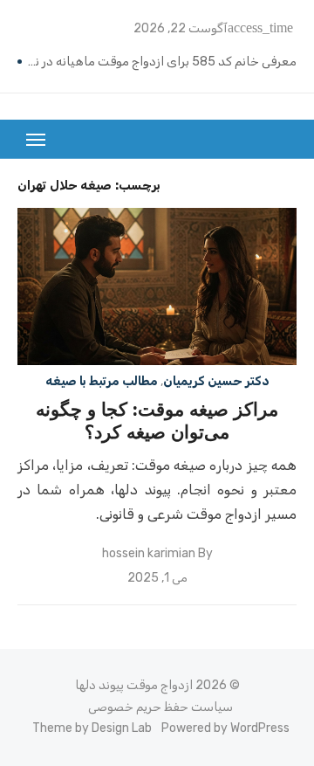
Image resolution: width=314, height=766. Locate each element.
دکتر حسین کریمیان (216, 381)
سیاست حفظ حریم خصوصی (160, 707)
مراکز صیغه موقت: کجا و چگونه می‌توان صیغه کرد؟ (157, 420)
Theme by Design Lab (92, 728)
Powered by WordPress (225, 728)
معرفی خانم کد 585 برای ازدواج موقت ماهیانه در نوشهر (161, 61)
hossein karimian (148, 553)
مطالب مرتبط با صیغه (101, 381)
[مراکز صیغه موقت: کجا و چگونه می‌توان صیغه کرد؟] (157, 286)
